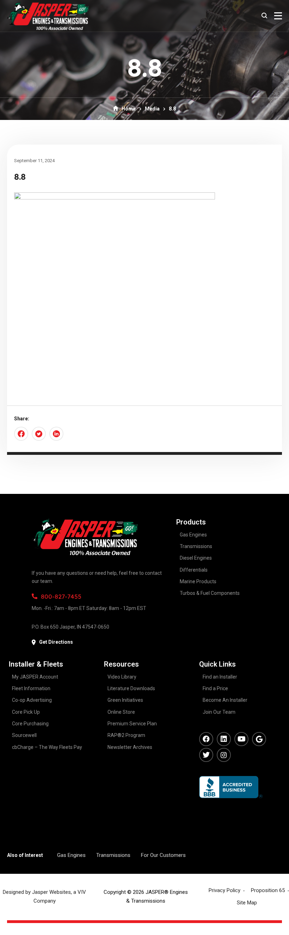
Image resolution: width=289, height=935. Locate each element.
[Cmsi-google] (259, 739)
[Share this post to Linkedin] (56, 434)
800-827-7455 (61, 596)
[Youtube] (241, 739)
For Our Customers (163, 855)
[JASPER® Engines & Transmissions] (47, 16)
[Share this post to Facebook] (21, 434)
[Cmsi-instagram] (224, 755)
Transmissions (113, 855)
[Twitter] (206, 755)
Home (129, 109)
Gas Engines (71, 855)
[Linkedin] (224, 739)
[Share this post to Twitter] (39, 434)
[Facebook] (206, 739)
